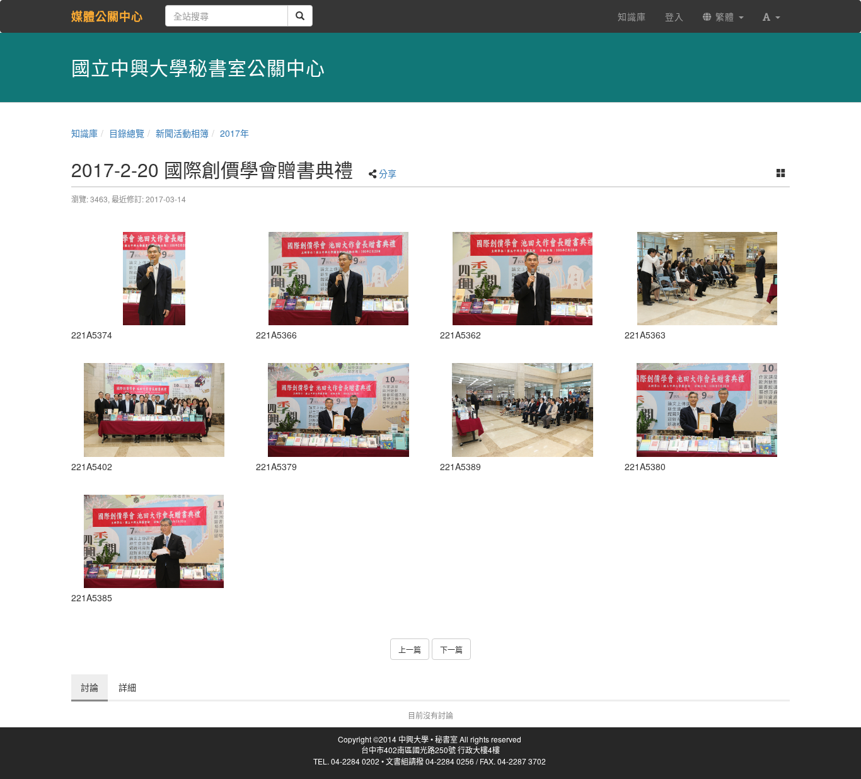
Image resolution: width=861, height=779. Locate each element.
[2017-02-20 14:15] (154, 278)
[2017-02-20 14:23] (154, 409)
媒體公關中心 (107, 16)
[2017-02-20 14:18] (523, 409)
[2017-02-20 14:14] (339, 278)
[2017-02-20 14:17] (339, 409)
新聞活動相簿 (182, 133)
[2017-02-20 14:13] (523, 278)
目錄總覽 (126, 133)
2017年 (234, 133)
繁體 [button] (724, 16)
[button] (771, 16)
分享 (387, 173)
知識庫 (84, 133)
